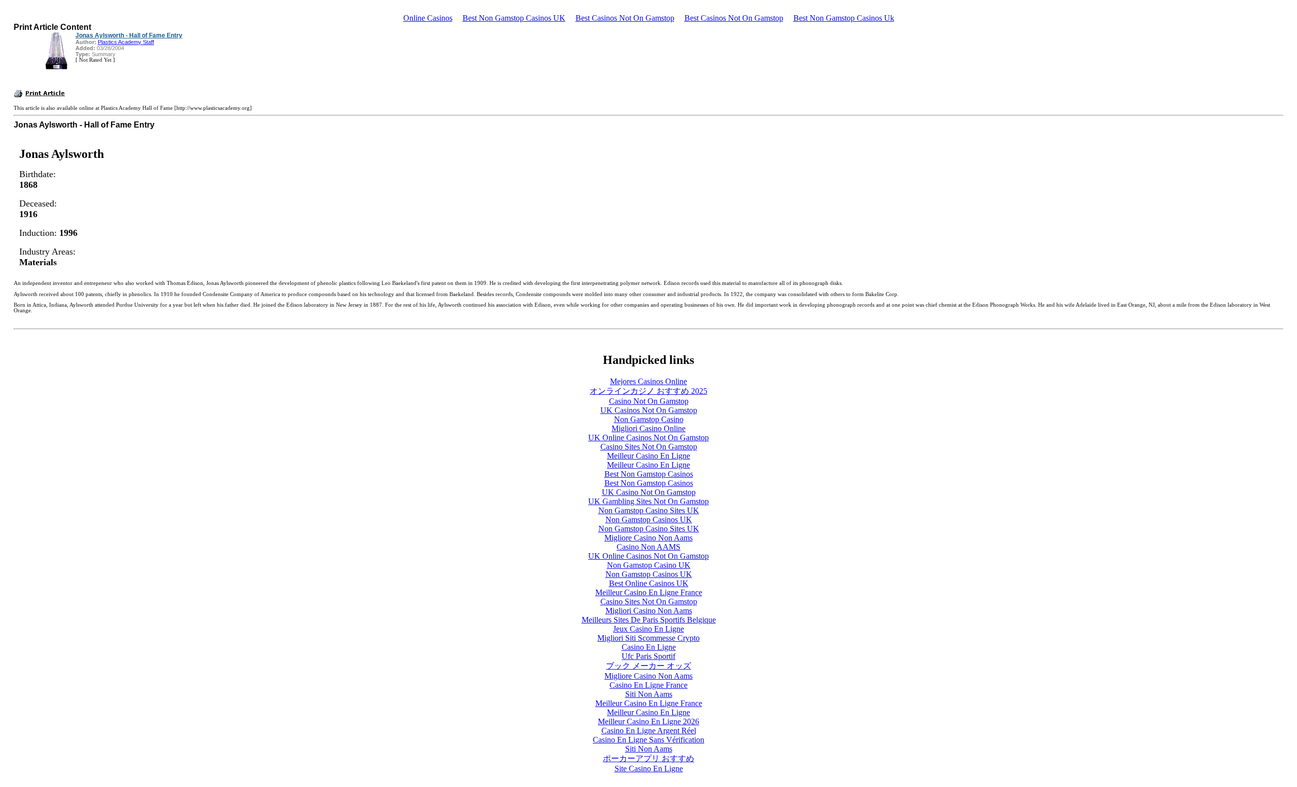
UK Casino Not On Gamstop (649, 492)
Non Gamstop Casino (648, 419)
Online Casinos (427, 18)
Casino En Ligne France (648, 685)
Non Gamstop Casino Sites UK (648, 510)
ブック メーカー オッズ (648, 665)
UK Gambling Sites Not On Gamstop (648, 501)
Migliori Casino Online (648, 428)
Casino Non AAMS (648, 547)
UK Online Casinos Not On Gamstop (648, 437)
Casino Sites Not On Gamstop (648, 446)
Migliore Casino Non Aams (648, 537)
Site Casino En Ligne (649, 768)
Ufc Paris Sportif (648, 656)
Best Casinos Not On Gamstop (625, 18)
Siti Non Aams (648, 694)
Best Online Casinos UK (649, 583)
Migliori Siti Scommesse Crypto (648, 638)
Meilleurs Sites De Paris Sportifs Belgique (649, 619)
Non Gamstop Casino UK (649, 565)
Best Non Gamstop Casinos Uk (843, 18)
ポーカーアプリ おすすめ (648, 758)
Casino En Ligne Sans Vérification (648, 739)
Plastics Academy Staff (126, 42)
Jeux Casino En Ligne (648, 629)
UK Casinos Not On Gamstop (648, 410)
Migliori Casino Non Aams (648, 610)
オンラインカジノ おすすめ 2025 (648, 391)
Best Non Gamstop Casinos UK (514, 18)
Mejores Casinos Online (648, 381)
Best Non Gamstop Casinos (648, 474)
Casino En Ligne (649, 647)
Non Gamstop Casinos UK (648, 519)
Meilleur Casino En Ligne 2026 (648, 721)
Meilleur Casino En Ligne (648, 455)
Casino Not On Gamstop (649, 401)
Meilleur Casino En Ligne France (648, 592)
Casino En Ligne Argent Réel (648, 730)
